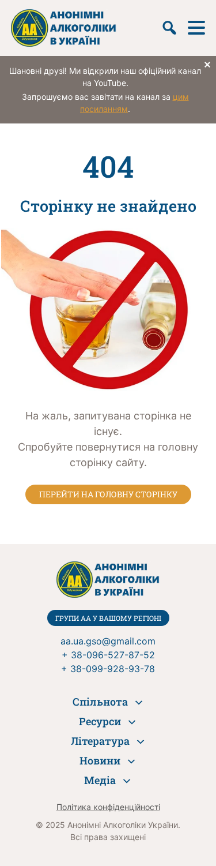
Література (100, 741)
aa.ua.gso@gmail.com (108, 641)
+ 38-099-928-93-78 (108, 668)
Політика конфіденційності (108, 807)
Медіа (100, 780)
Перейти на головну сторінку (108, 494)
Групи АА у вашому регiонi (108, 618)
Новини (99, 760)
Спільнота (100, 701)
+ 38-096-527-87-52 (108, 655)
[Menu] (196, 28)
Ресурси (100, 721)
